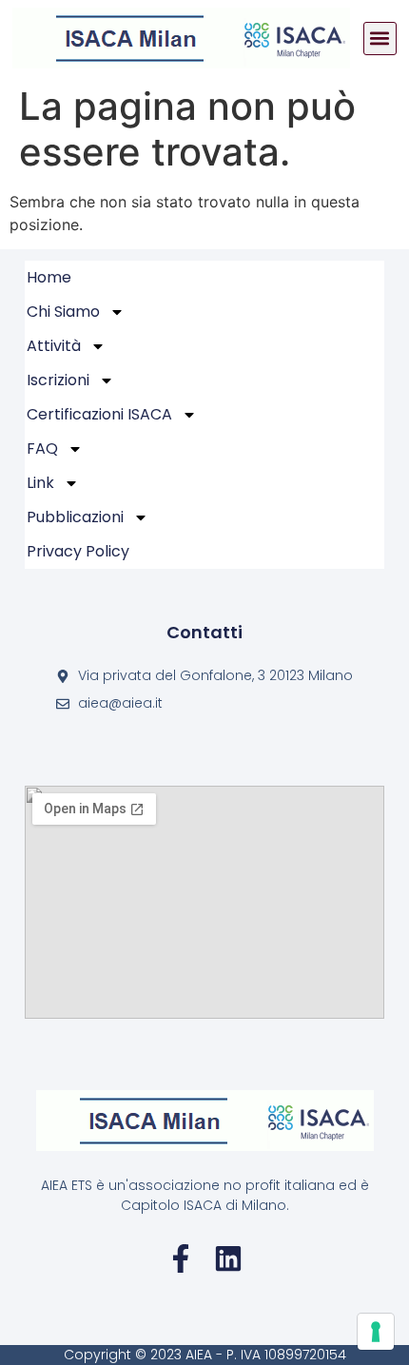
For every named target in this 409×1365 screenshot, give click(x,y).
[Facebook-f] (180, 1258)
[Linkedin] (228, 1258)
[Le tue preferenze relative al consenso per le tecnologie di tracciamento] (376, 1332)
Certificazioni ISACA (99, 414)
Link (40, 483)
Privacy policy (78, 551)
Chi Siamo (63, 311)
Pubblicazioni (75, 517)
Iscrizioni (58, 380)
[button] (380, 38)
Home (49, 277)
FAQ (42, 448)
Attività (54, 346)
